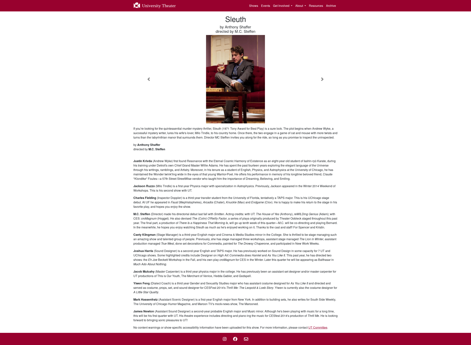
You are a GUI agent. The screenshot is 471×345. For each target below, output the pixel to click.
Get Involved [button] (281, 5)
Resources (316, 5)
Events (265, 5)
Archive (331, 5)
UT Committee (317, 327)
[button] (148, 79)
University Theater (158, 5)
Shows (253, 5)
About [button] (299, 5)
